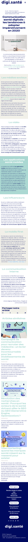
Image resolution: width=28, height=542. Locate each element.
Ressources (14, 495)
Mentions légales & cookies (14, 490)
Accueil (6, 11)
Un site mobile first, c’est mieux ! (16, 262)
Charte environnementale (14, 497)
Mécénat (14, 494)
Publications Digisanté (13, 11)
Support (14, 499)
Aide (4, 537)
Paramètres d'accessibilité (9, 536)
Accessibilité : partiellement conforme (16, 537)
